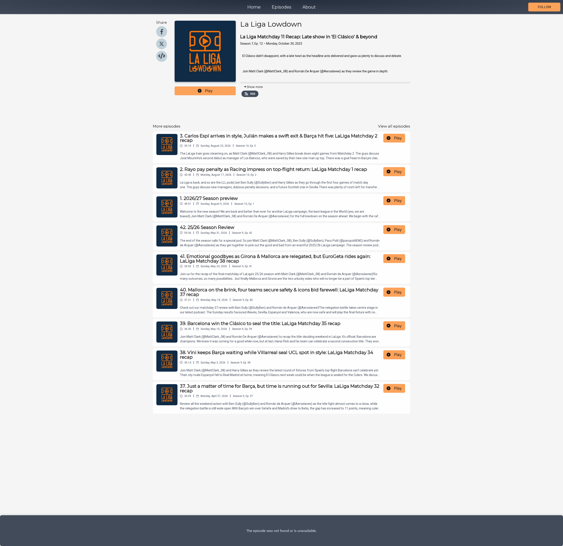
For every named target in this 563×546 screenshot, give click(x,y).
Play (209, 90)
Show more (255, 87)
